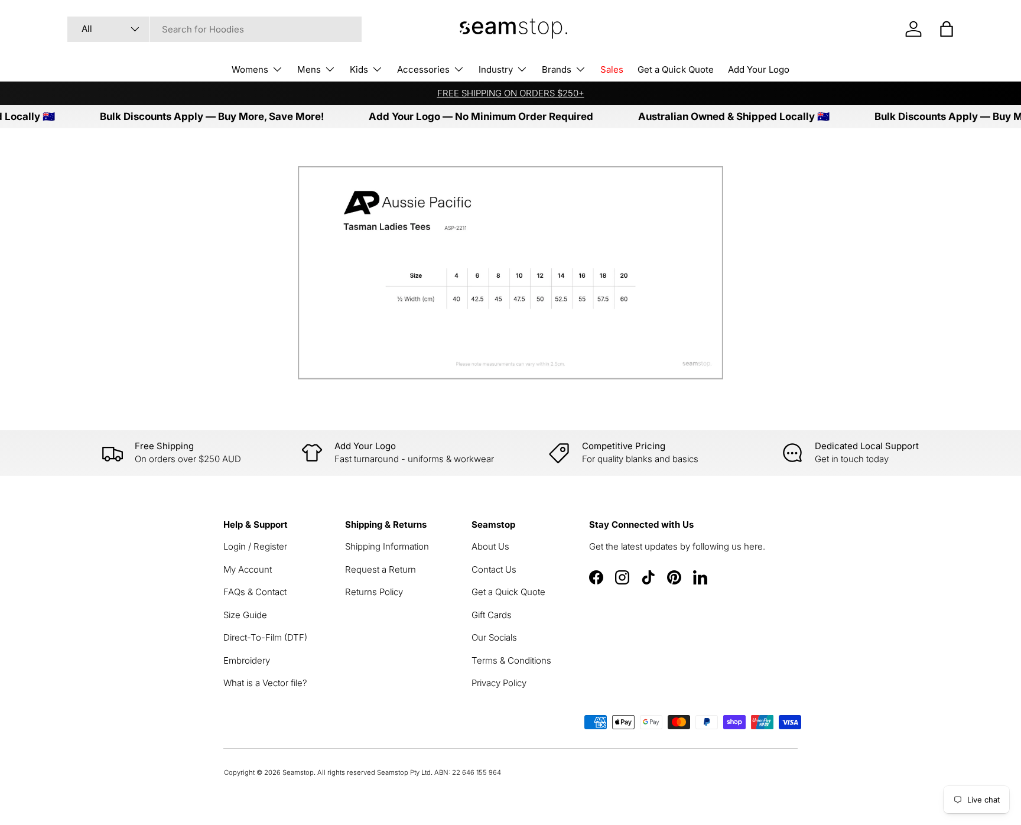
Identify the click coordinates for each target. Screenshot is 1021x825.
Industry (496, 69)
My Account (247, 569)
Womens (250, 69)
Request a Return (380, 569)
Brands (556, 69)
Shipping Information (387, 546)
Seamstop (298, 772)
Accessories (423, 69)
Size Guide (245, 615)
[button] (947, 29)
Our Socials (494, 637)
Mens (309, 69)
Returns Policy (374, 591)
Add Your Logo (758, 69)
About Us (490, 546)
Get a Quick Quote (676, 69)
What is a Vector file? (265, 682)
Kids (359, 69)
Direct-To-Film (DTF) (265, 637)
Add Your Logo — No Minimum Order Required (466, 116)
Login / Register (255, 546)
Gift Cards (492, 615)
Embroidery (246, 660)
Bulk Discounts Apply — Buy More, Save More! (197, 116)
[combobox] (214, 29)
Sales (611, 69)
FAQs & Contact (255, 591)
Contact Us (494, 569)
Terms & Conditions (511, 660)
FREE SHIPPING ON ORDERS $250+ (510, 93)
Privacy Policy (499, 682)
